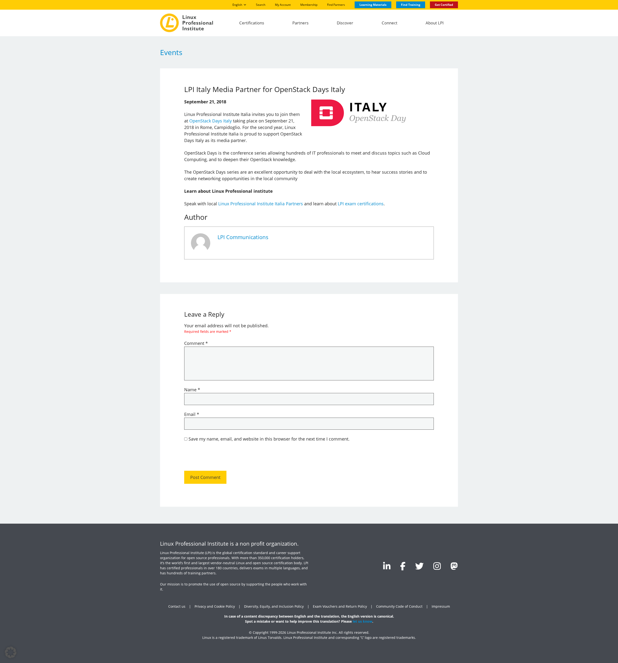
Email (191, 414)
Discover (345, 23)
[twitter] (419, 566)
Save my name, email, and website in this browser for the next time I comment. (269, 439)
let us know (362, 621)
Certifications (251, 23)
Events (171, 52)
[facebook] (403, 566)
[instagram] (437, 566)
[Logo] (186, 23)
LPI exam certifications (361, 204)
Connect (389, 23)
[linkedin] (387, 566)
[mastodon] (454, 566)
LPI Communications (243, 237)
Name (192, 389)
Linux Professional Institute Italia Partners (260, 204)
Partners (300, 23)
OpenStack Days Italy (210, 121)
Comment (196, 343)
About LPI (435, 23)
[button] (10, 652)
